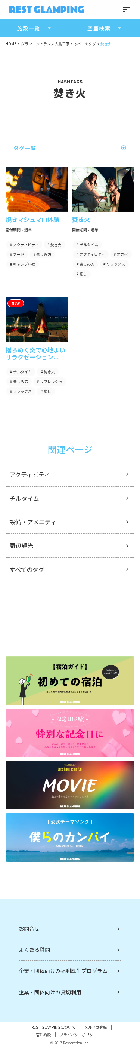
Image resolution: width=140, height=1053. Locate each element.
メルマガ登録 (95, 1027)
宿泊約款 (43, 1034)
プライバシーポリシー (78, 1034)
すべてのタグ (85, 43)
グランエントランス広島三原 (45, 43)
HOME (11, 43)
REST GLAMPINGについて (53, 1027)
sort (126, 9)
